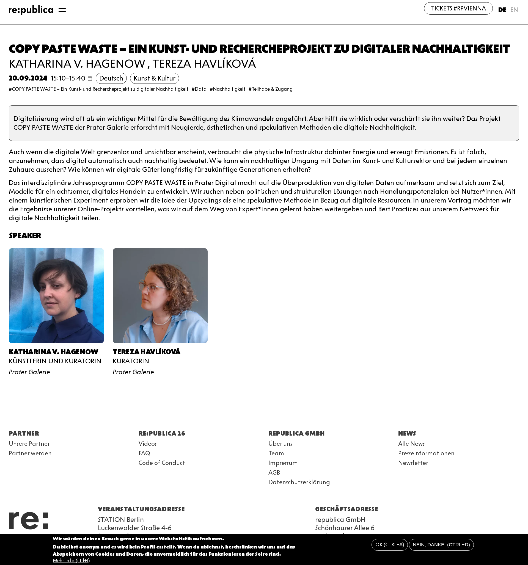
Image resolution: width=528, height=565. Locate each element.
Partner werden (30, 453)
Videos (148, 443)
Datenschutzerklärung (299, 482)
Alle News (411, 443)
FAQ (144, 453)
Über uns (280, 443)
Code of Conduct (162, 463)
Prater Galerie (29, 372)
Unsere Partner (29, 443)
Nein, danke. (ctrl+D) (441, 545)
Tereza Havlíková (204, 64)
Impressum (283, 463)
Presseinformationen (426, 453)
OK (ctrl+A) (389, 545)
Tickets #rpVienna (458, 8)
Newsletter (413, 463)
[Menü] (62, 10)
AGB (274, 472)
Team (276, 453)
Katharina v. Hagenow (77, 64)
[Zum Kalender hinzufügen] (89, 78)
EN (514, 9)
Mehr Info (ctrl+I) (71, 561)
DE (502, 9)
